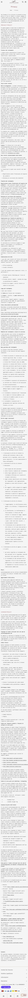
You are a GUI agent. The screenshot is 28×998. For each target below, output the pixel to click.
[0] (25, 1)
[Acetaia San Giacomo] (14, 2)
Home (11, 10)
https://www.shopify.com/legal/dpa (9, 304)
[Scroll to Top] (25, 991)
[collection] (10, 996)
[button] (24, 995)
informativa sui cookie (13, 153)
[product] (3, 996)
